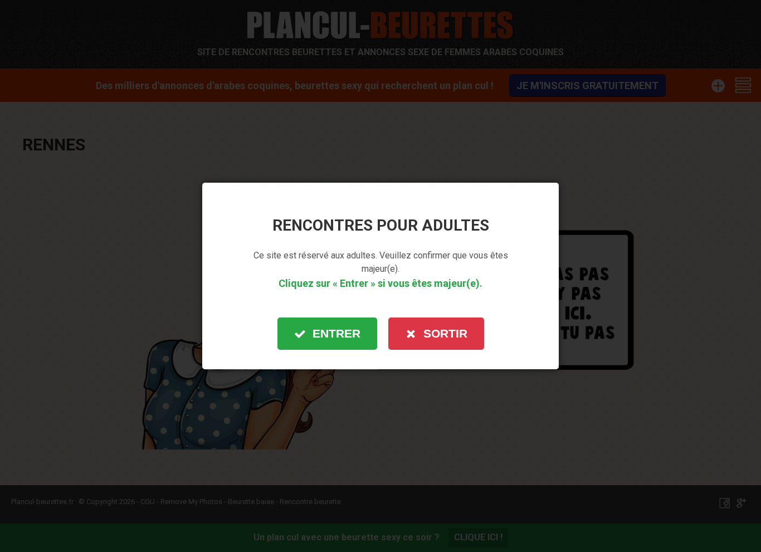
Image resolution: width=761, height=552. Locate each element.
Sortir (445, 333)
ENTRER (336, 333)
